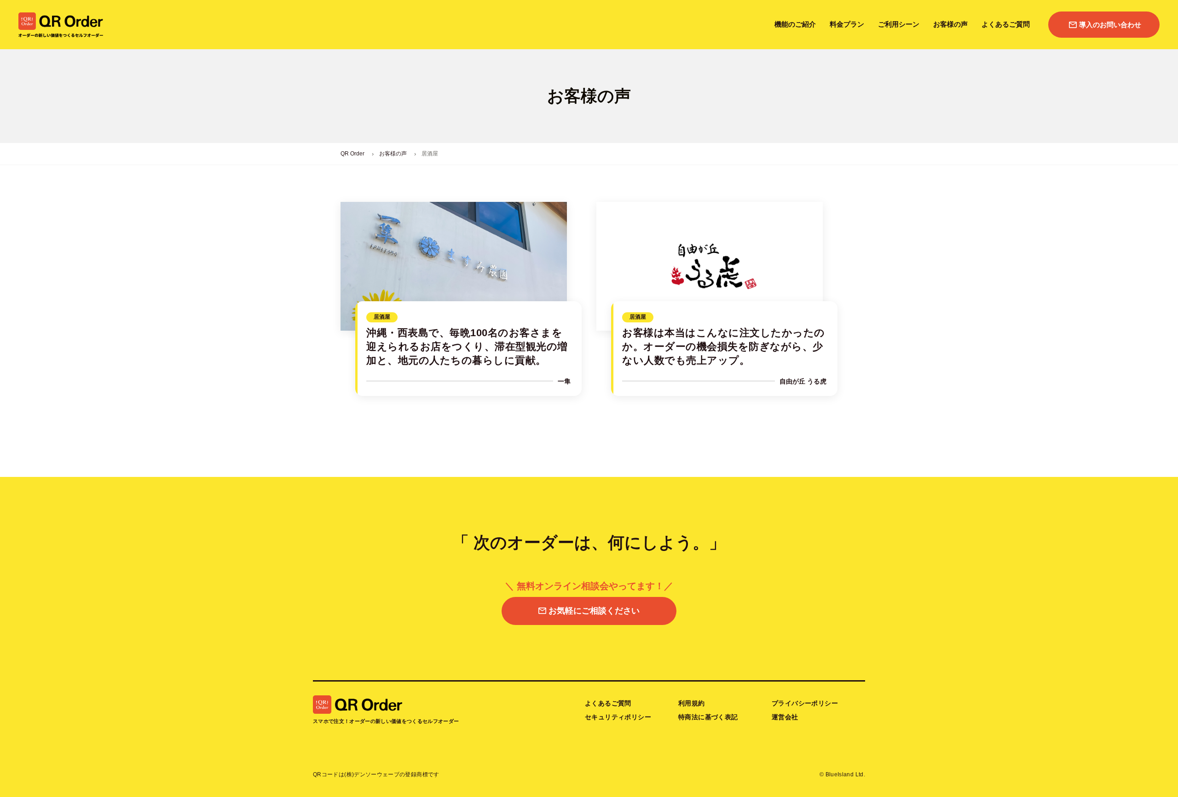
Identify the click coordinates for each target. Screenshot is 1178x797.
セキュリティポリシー (618, 717)
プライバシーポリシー (805, 703)
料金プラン (847, 24)
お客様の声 (950, 24)
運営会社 (785, 717)
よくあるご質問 (1006, 24)
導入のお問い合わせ (1110, 25)
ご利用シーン (898, 24)
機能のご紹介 (795, 24)
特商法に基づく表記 (708, 717)
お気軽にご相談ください (594, 610)
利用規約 (691, 703)
